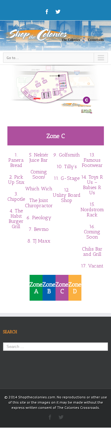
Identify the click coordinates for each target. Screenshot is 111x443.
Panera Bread (16, 162)
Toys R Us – (95, 179)
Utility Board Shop (66, 197)
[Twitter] (58, 11)
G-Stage (70, 178)
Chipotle (16, 199)
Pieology (41, 217)
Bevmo (41, 229)
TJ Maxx (41, 241)
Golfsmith (69, 155)
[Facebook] (46, 11)
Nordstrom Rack (92, 212)
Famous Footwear (92, 162)
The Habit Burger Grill (16, 218)
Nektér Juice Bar (39, 157)
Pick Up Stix (16, 179)
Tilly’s (70, 166)
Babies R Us (92, 190)
